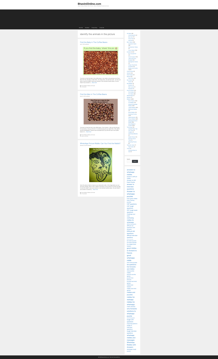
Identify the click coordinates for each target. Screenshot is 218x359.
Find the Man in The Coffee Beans (93, 94)
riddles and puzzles (131, 293)
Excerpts (129, 52)
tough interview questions (131, 332)
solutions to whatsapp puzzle (131, 313)
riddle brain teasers (130, 285)
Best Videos (129, 42)
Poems (129, 81)
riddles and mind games (131, 289)
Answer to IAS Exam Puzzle (131, 181)
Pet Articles (131, 92)
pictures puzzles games (131, 275)
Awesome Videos (132, 43)
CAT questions (132, 204)
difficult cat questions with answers (131, 227)
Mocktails (130, 88)
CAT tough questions (130, 207)
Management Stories (133, 61)
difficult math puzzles (130, 239)
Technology (129, 127)
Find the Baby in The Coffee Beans (93, 42)
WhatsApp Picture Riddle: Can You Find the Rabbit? (100, 143)
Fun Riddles (131, 102)
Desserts (130, 85)
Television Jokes (130, 145)
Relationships (130, 95)
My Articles (129, 80)
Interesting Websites (133, 133)
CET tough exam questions (132, 211)
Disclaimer (87, 27)
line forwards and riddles (131, 268)
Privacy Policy (94, 27)
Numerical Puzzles (132, 114)
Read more (94, 82)
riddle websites (131, 306)
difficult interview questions (132, 236)
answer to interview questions (130, 186)
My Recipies (129, 83)
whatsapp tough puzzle (131, 350)
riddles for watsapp (131, 298)
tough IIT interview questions (130, 327)
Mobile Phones (131, 137)
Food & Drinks (130, 71)
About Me (81, 27)
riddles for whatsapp (131, 303)
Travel (128, 148)
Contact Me (101, 27)
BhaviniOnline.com (89, 3)
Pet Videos (130, 93)
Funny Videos (131, 50)
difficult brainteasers (131, 224)
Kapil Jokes (131, 146)
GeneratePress (117, 357)
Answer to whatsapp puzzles (131, 193)
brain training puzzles (130, 201)
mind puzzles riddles (130, 271)
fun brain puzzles (131, 240)
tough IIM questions (132, 323)
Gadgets (130, 132)
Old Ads (130, 40)
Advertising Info (132, 35)
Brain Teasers (131, 100)
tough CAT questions (130, 321)
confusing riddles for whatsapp (130, 220)
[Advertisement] (109, 17)
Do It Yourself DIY (132, 53)
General (128, 73)
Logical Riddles (131, 107)
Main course (131, 87)
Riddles (128, 99)
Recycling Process (132, 141)
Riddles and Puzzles (91, 85)
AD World (129, 33)
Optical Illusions (131, 117)
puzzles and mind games (132, 282)
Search (128, 159)
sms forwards (132, 309)
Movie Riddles (131, 112)
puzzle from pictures (130, 278)
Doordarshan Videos (133, 47)
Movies (128, 76)
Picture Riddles (84, 85)
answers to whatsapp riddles (131, 172)
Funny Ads (130, 38)
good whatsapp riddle (131, 257)
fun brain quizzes (131, 242)
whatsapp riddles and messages (131, 337)
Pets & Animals (130, 90)
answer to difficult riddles (132, 177)
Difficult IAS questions (131, 232)
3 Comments (83, 86)
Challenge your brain (131, 215)
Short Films (131, 78)
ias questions (131, 264)
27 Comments (84, 193)
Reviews (129, 97)
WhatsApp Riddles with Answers (131, 344)
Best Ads (130, 37)
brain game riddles (132, 198)
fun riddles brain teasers (131, 245)
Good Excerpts (131, 56)
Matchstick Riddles (132, 109)
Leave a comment (84, 136)
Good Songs (130, 74)
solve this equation (131, 317)
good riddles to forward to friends (132, 250)
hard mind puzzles (132, 262)
